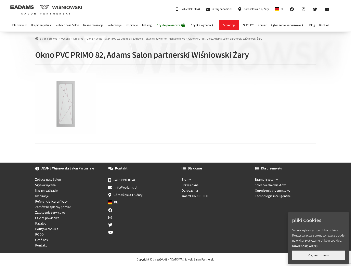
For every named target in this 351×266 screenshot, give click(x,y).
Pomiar (262, 25)
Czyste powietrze (47, 218)
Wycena (65, 38)
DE (282, 9)
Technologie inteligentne (273, 196)
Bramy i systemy (266, 179)
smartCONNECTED (195, 196)
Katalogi (147, 25)
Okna (90, 38)
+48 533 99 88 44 (190, 9)
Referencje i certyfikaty (51, 201)
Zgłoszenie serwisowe (50, 212)
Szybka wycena (45, 185)
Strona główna (48, 38)
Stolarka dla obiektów (270, 185)
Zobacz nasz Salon (67, 25)
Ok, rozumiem (318, 255)
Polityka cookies (46, 229)
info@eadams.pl (222, 9)
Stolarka (78, 38)
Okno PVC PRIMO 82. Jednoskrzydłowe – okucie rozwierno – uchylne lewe (140, 38)
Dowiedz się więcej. (305, 246)
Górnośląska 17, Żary (256, 9)
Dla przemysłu (40, 25)
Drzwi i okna (190, 185)
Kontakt (324, 25)
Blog (312, 25)
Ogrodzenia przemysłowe (272, 190)
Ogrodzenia (190, 190)
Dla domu (18, 25)
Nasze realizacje (93, 25)
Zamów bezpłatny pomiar (53, 207)
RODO (39, 234)
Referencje (114, 25)
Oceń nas (41, 240)
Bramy (186, 179)
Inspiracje (132, 25)
